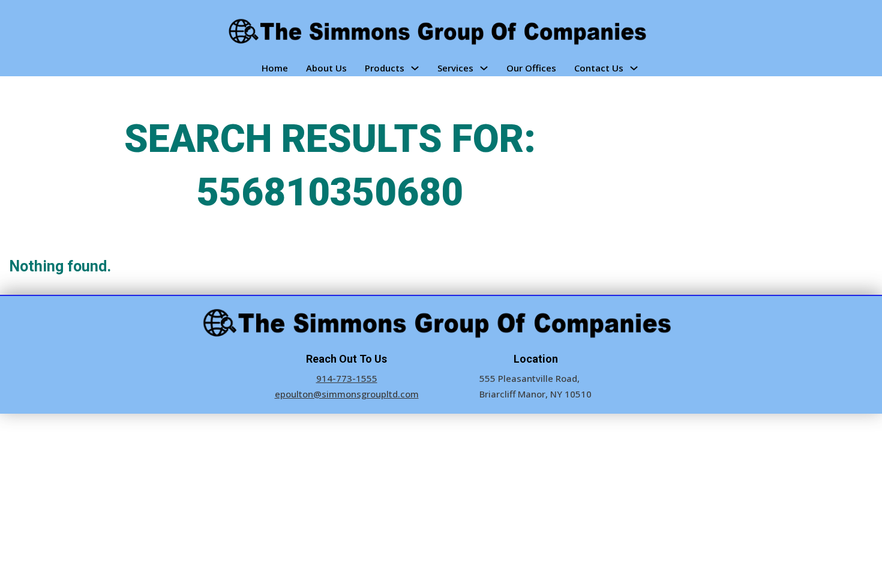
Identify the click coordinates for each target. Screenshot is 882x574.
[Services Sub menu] (483, 68)
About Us (326, 68)
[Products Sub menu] (414, 68)
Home (275, 68)
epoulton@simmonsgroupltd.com (347, 394)
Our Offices (531, 68)
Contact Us (598, 68)
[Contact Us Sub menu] (633, 68)
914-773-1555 (346, 378)
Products (384, 68)
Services (455, 68)
